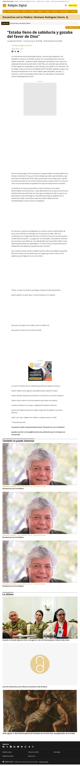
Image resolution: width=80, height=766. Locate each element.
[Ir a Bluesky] (22, 747)
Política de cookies (8, 756)
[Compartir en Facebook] (12, 51)
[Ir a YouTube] (18, 747)
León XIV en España (13, 11)
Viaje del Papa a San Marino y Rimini (20, 23)
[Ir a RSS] (33, 747)
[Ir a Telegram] (29, 747)
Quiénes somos (7, 752)
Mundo (47, 11)
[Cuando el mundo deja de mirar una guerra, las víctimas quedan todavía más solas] (40, 618)
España (24, 11)
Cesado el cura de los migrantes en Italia (24, 1)
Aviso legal (57, 752)
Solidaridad (75, 11)
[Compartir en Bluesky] (18, 51)
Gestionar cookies (43, 762)
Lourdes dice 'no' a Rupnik (43, 1)
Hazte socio (31, 756)
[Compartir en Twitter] (15, 51)
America (40, 11)
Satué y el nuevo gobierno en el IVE (60, 1)
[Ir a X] (7, 747)
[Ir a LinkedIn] (15, 747)
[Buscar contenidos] (65, 5)
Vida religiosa (64, 11)
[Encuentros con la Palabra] (40, 464)
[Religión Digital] (15, 5)
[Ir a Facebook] (3, 747)
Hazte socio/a (73, 5)
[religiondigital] (7, 761)
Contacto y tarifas (33, 752)
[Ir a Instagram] (11, 747)
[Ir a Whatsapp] (26, 747)
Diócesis (54, 11)
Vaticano (32, 11)
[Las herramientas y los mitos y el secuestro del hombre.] (40, 664)
